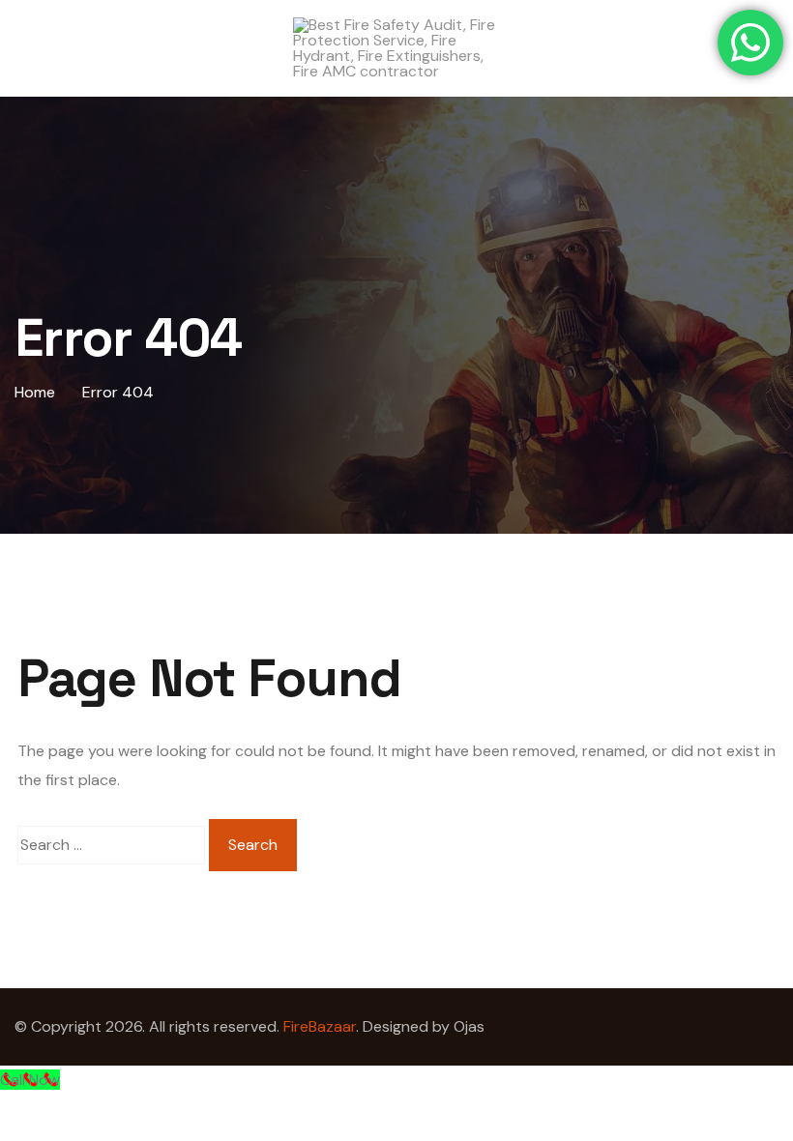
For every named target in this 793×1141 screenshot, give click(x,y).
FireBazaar (319, 1026)
